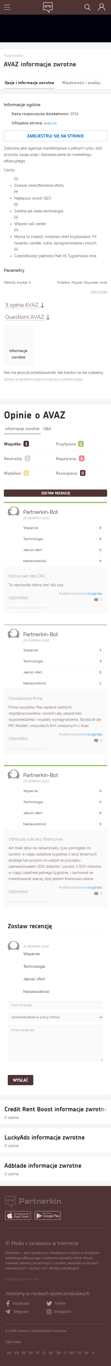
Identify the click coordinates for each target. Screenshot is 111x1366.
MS (71, 1353)
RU (9, 1353)
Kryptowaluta (13, 55)
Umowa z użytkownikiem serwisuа (42, 1331)
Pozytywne (66, 443)
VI (93, 1353)
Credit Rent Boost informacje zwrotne (55, 1109)
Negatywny (66, 458)
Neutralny (13, 458)
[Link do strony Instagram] (50, 1312)
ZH (58, 1353)
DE (31, 1353)
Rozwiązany (66, 473)
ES (24, 1353)
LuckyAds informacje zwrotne (44, 1137)
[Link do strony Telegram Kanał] (9, 1312)
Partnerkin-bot (40, 512)
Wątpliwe (12, 473)
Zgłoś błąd (99, 292)
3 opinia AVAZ (22, 305)
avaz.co (50, 123)
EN (17, 1353)
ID (44, 1353)
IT (65, 1353)
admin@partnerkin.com (21, 1279)
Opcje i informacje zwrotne (29, 82)
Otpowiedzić (18, 597)
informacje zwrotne (22, 428)
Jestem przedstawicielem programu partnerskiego (43, 379)
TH (79, 1353)
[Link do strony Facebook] (8, 1304)
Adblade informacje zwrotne (42, 1165)
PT (37, 1353)
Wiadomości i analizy (81, 82)
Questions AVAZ (25, 317)
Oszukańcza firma (26, 698)
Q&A (47, 428)
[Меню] (7, 8)
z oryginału (93, 593)
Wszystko (12, 443)
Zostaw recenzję (55, 493)
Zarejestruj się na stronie (55, 135)
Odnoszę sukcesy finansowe (36, 839)
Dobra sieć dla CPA (27, 576)
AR (86, 1353)
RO (51, 1353)
